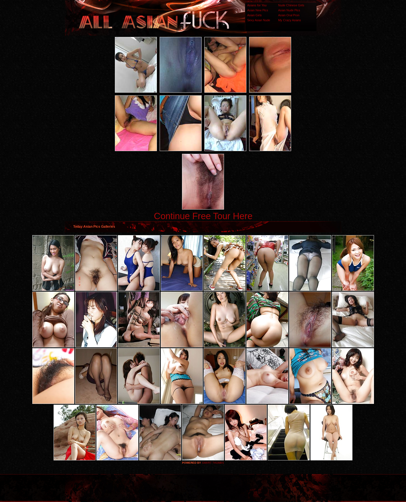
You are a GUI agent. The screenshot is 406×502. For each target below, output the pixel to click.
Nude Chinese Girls (291, 5)
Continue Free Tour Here (203, 216)
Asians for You (257, 5)
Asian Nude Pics (289, 10)
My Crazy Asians (289, 20)
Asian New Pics (257, 10)
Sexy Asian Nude (258, 20)
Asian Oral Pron (288, 15)
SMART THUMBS (213, 462)
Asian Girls (254, 15)
